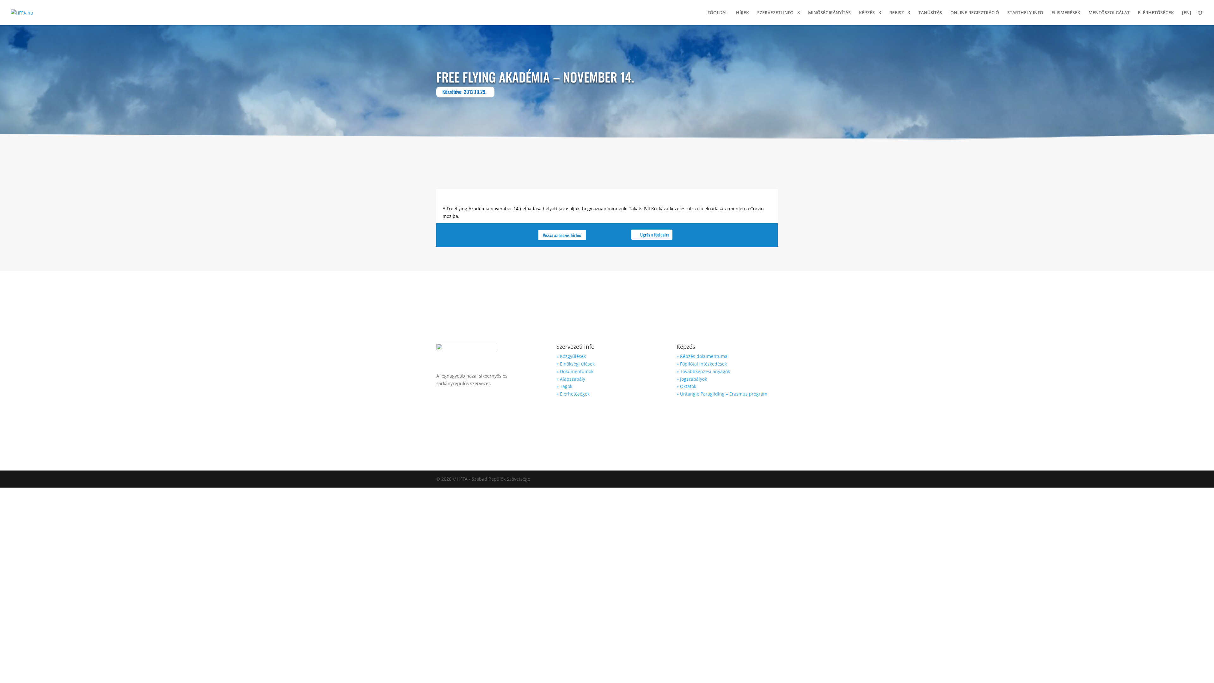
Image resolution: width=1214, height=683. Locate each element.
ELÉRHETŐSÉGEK (1156, 12)
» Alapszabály (570, 379)
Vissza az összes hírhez (562, 235)
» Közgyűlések (571, 356)
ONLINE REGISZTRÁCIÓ (974, 12)
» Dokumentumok (574, 371)
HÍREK (742, 12)
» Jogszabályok (692, 379)
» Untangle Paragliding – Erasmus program (722, 394)
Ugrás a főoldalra (654, 234)
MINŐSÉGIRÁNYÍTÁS (829, 12)
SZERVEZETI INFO (775, 12)
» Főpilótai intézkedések (702, 364)
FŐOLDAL (718, 12)
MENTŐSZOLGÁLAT (1109, 12)
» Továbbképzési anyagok (703, 371)
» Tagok (564, 386)
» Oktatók (686, 386)
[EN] (1186, 12)
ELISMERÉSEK (1066, 12)
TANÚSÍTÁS (930, 12)
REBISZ (896, 12)
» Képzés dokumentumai (703, 356)
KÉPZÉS (867, 12)
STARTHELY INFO (1025, 12)
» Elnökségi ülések (575, 364)
